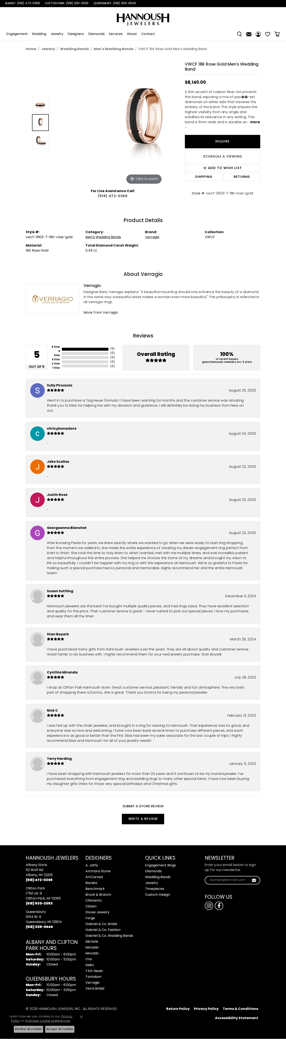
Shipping (203, 177)
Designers (76, 34)
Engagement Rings (160, 865)
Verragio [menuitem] (92, 983)
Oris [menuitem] (88, 959)
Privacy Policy (206, 1009)
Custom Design (157, 895)
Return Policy (178, 1009)
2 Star (56, 364)
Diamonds (96, 34)
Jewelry (56, 34)
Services (116, 34)
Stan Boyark (58, 634)
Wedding (39, 34)
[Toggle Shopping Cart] (277, 34)
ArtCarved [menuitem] (94, 877)
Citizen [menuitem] (91, 906)
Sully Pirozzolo (59, 385)
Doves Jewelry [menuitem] (97, 912)
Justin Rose (57, 495)
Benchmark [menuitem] (95, 889)
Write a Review (143, 819)
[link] (22, 3)
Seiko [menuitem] (89, 965)
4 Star (57, 353)
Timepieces (154, 889)
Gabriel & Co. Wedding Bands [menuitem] (109, 936)
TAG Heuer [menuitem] (94, 971)
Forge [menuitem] (90, 918)
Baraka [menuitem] (91, 883)
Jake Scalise (58, 461)
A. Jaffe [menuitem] (91, 865)
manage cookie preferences (47, 1021)
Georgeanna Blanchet (67, 528)
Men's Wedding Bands (113, 49)
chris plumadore (61, 428)
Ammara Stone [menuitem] (98, 871)
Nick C (52, 710)
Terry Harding (59, 758)
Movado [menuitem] (92, 947)
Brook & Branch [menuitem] (98, 895)
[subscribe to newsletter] (254, 880)
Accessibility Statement (236, 1018)
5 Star (56, 347)
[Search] (239, 34)
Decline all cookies (28, 1029)
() (112, 349)
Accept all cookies (59, 1029)
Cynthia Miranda (62, 672)
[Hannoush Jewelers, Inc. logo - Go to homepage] (143, 17)
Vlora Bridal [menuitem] (94, 988)
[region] (113, 122)
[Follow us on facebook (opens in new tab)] (219, 906)
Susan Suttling (60, 591)
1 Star (56, 368)
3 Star (56, 360)
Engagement (17, 34)
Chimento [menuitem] (93, 900)
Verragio (152, 237)
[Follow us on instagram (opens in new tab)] (209, 906)
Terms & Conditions (240, 1009)
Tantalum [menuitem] (93, 977)
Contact (148, 34)
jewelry (48, 49)
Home (31, 49)
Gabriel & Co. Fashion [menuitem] (102, 930)
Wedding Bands (74, 49)
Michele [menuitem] (91, 942)
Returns (242, 177)
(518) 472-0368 (113, 196)
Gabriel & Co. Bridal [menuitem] (101, 924)
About (132, 34)
